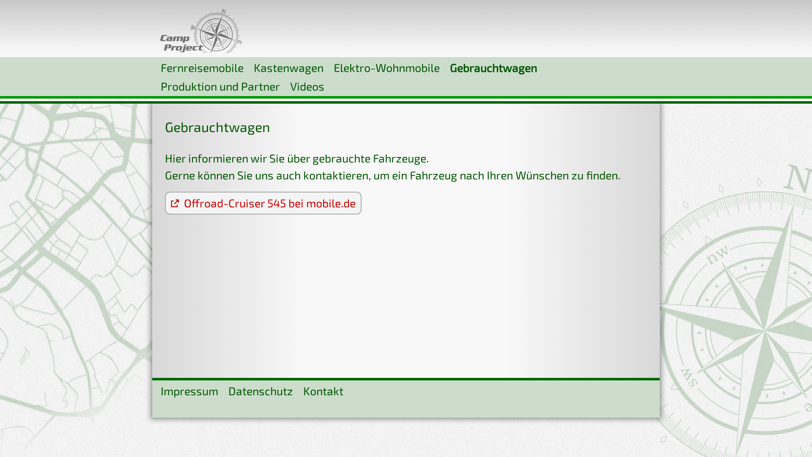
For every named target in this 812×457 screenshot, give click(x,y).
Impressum (189, 390)
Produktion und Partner (220, 86)
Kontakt (323, 390)
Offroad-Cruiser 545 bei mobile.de (267, 202)
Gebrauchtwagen (493, 67)
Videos (307, 86)
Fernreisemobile (202, 67)
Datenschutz (260, 390)
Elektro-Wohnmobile (387, 67)
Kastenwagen (289, 67)
